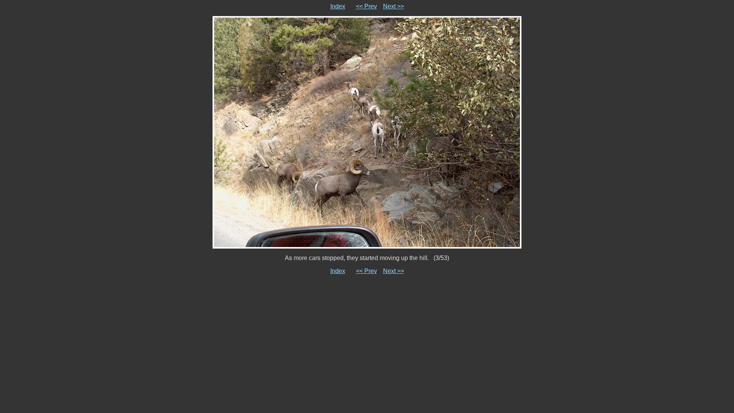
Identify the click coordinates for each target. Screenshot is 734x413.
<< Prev (366, 6)
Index (337, 6)
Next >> (393, 6)
